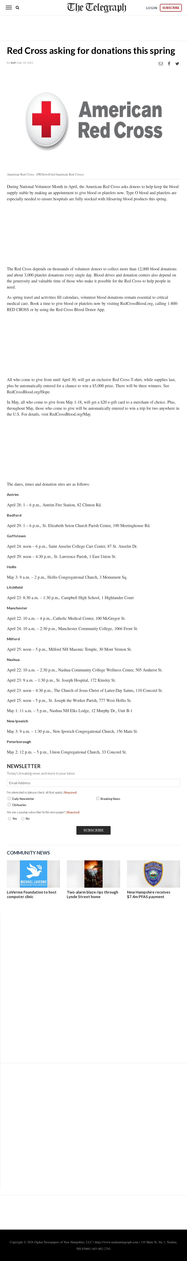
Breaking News (110, 799)
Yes (13, 818)
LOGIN (151, 8)
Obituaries (19, 805)
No (28, 818)
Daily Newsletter (23, 799)
